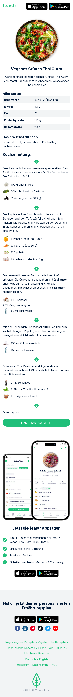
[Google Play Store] (59, 6)
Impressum (22, 664)
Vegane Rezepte (24, 642)
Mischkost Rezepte (36, 653)
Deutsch (30, 659)
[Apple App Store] (37, 6)
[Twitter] (48, 628)
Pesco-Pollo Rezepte (51, 648)
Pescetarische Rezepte (20, 648)
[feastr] (9, 6)
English (43, 659)
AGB (54, 664)
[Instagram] (25, 628)
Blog (8, 642)
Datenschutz (40, 664)
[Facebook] (17, 628)
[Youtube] (55, 628)
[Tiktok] (40, 628)
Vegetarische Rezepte (52, 642)
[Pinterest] (32, 628)
